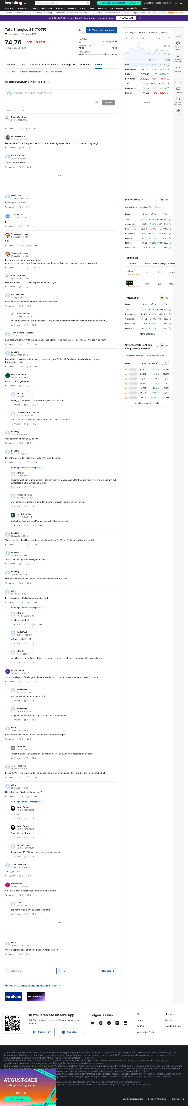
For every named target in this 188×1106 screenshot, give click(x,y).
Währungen (130, 32)
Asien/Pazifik (153, 13)
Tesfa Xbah (16, 215)
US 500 (128, 74)
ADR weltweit (96, 13)
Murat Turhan (22, 807)
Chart (23, 64)
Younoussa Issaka (19, 234)
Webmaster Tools (145, 1032)
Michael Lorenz (18, 136)
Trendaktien (132, 297)
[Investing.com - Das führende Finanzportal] (16, 3)
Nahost (143, 13)
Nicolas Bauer (23, 314)
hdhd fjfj (15, 352)
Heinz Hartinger (18, 275)
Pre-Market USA (61, 13)
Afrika (163, 13)
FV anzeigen (108, 41)
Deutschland (37, 13)
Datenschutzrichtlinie (157, 1099)
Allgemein (10, 64)
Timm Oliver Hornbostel (22, 333)
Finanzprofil (68, 64)
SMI (127, 83)
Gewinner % (145, 207)
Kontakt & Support (173, 1026)
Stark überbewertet (155, 355)
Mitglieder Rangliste (53, 72)
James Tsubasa (18, 766)
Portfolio (141, 1026)
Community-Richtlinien (14, 110)
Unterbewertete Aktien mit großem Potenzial (138, 346)
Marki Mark (21, 632)
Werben (169, 1020)
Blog (139, 1014)
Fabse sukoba (17, 294)
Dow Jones (130, 79)
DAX (127, 65)
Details (172, 272)
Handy (140, 1020)
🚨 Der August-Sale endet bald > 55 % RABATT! (119, 3)
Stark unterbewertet (134, 355)
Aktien (9, 13)
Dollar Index (130, 88)
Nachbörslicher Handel (79, 13)
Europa (134, 13)
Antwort (12, 128)
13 (23, 148)
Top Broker (131, 257)
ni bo (13, 591)
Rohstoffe (153, 32)
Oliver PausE (17, 884)
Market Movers (134, 199)
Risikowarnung (177, 1099)
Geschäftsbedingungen (133, 1099)
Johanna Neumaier (25, 495)
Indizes (142, 32)
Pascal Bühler (17, 670)
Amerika (125, 13)
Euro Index (130, 93)
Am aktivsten (131, 207)
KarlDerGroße (17, 155)
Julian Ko (20, 747)
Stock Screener (116, 8)
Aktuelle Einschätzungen (30, 72)
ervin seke (16, 195)
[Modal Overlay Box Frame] (28, 1087)
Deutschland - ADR (112, 13)
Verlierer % (159, 207)
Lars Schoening (18, 374)
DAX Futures (130, 69)
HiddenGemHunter (19, 117)
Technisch (85, 64)
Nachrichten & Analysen (44, 64)
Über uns (169, 1014)
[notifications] (176, 2)
